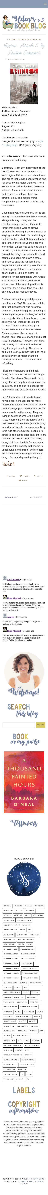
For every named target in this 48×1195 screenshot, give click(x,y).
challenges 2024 (30, 973)
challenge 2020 (11, 964)
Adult (27, 915)
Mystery (32, 1021)
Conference (35, 983)
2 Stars (7, 906)
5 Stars (7, 915)
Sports (28, 1055)
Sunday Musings (11, 1060)
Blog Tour (8, 935)
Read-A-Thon (9, 1041)
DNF (25, 988)
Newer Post (11, 497)
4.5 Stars (12, 40)
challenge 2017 (28, 954)
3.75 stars (8, 911)
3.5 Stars (39, 906)
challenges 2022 (30, 968)
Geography (22, 1002)
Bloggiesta (22, 935)
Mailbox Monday (23, 1016)
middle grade (10, 1021)
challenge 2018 (11, 959)
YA (40, 40)
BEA (29, 930)
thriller (22, 1069)
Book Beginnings (26, 939)
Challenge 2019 (28, 959)
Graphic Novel (10, 1007)
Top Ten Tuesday (11, 1074)
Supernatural (10, 1065)
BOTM (29, 944)
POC (41, 1031)
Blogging (34, 935)
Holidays (8, 1012)
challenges (26, 964)
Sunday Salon (28, 1060)
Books (21, 944)
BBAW (22, 930)
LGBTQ (40, 1012)
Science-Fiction (32, 1045)
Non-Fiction (22, 1026)
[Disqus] (24, 539)
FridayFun (32, 997)
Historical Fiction (28, 1007)
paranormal (9, 1031)
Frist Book (9, 1002)
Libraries (8, 1016)
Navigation (9, 1026)
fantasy (7, 997)
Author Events (24, 920)
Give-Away (35, 1002)
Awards (26, 925)
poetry (7, 1036)
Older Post (36, 497)
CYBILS (18, 988)
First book (19, 997)
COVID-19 (7, 988)
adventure (38, 915)
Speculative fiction (13, 1055)
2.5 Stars (18, 906)
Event (26, 992)
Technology (9, 1069)
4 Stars (19, 911)
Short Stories (22, 1050)
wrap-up (20, 1079)
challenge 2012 (28, 949)
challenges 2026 (30, 978)
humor (18, 1012)
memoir (37, 1016)
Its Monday (29, 1012)
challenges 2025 (12, 978)
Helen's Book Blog (33, 1179)
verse (29, 1074)
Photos (33, 1031)
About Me (18, 915)
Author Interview (12, 925)
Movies (22, 1021)
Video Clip (8, 1079)
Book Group (9, 944)
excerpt (35, 992)
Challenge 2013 (11, 954)
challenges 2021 (11, 968)
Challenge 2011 (10, 949)
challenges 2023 (11, 973)
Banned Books (10, 930)
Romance (36, 1041)
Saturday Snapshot (13, 1045)
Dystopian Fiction (28, 40)
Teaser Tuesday (27, 1065)
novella (35, 1026)
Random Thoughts (21, 1036)
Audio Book (9, 920)
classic (23, 983)
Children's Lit (10, 983)
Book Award (9, 939)
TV (22, 1074)
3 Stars (28, 906)
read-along (23, 1041)
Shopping (8, 1050)
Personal (22, 1031)
